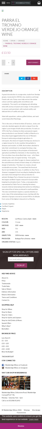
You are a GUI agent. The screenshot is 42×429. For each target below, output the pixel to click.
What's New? (6, 326)
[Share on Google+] (34, 78)
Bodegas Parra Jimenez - (25, 238)
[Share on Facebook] (28, 78)
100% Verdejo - (22, 235)
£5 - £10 (5, 341)
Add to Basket (33, 62)
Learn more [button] (33, 419)
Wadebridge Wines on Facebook (16, 365)
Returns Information (8, 295)
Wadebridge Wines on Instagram (16, 368)
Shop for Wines (7, 309)
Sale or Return (6, 289)
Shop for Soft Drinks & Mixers (12, 320)
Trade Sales (6, 286)
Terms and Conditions (9, 297)
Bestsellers (5, 329)
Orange (21, 41)
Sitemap (27, 410)
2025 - (19, 225)
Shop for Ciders (7, 315)
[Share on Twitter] (22, 78)
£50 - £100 (6, 349)
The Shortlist (8, 356)
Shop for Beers (7, 312)
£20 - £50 (5, 346)
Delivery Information (9, 292)
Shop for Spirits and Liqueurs (11, 318)
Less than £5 (6, 338)
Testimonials (6, 283)
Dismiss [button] (21, 426)
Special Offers (6, 323)
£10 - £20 (5, 343)
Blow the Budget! (8, 352)
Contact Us (5, 300)
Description (7, 91)
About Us (5, 278)
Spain (12, 41)
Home (5, 41)
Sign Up (20, 265)
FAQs (3, 281)
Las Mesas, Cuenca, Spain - (25, 219)
